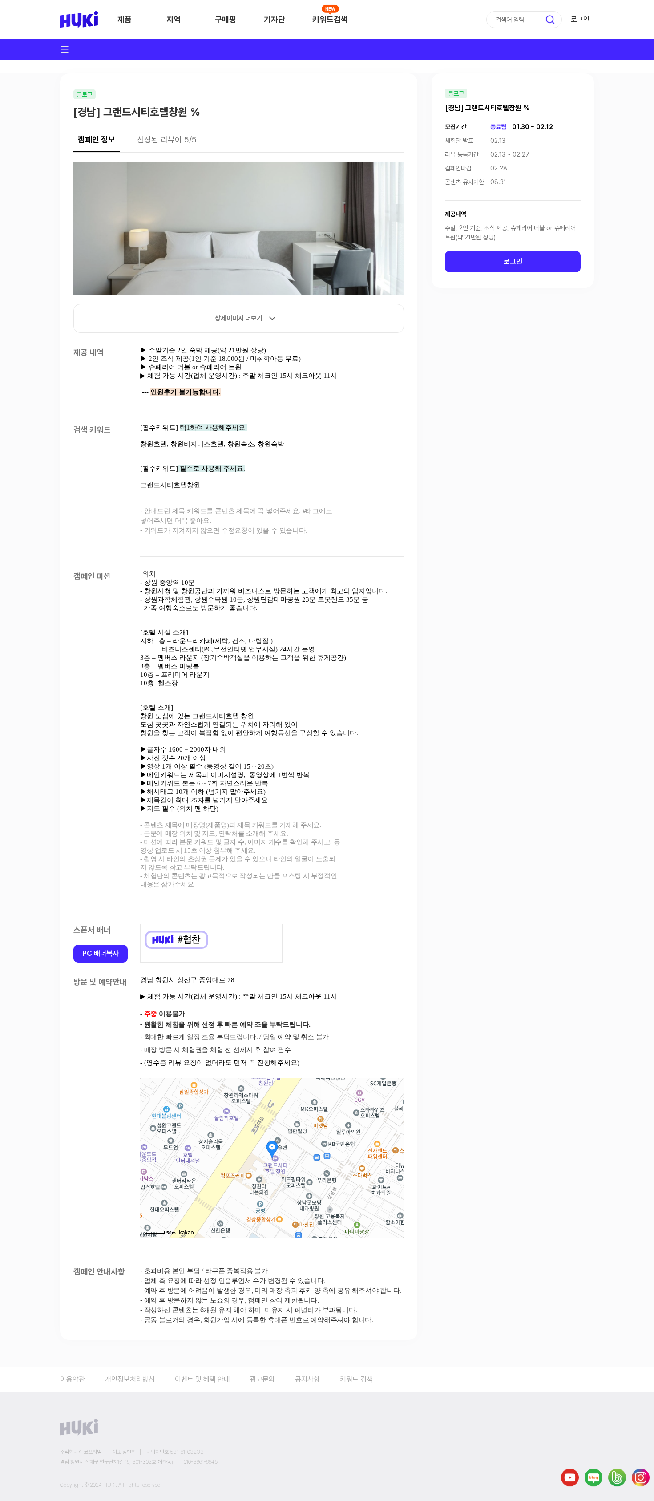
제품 (124, 19)
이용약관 (72, 1379)
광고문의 (262, 1379)
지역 (173, 19)
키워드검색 (330, 19)
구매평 (225, 19)
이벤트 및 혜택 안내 (202, 1379)
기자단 (274, 19)
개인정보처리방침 (130, 1379)
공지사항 (307, 1379)
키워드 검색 (356, 1379)
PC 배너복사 (100, 953)
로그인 (580, 19)
